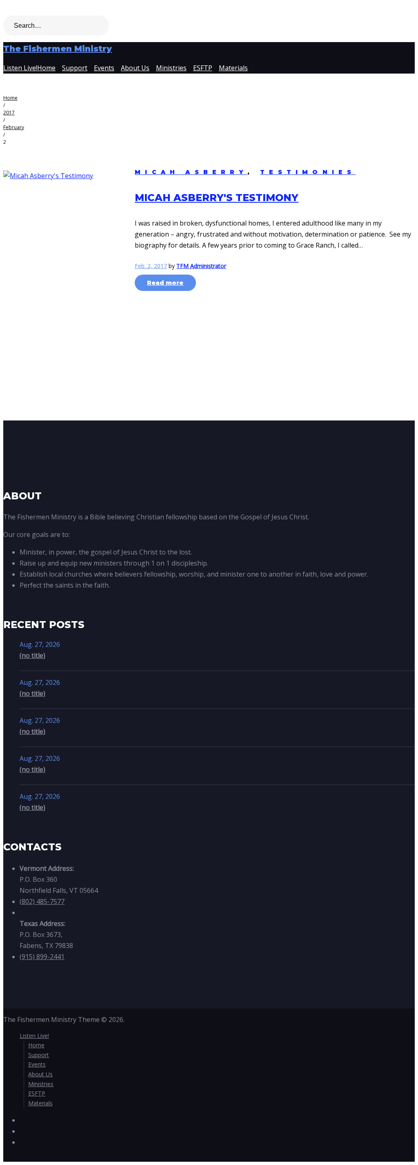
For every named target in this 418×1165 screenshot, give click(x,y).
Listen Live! (20, 67)
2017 (9, 112)
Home (46, 67)
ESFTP (202, 67)
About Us (135, 67)
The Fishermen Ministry (57, 49)
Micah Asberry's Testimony (216, 197)
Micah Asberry (191, 172)
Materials (233, 67)
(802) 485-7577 (42, 901)
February (13, 127)
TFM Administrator (201, 266)
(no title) (32, 655)
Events (104, 67)
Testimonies (308, 172)
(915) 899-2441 (42, 956)
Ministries (171, 67)
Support (74, 67)
